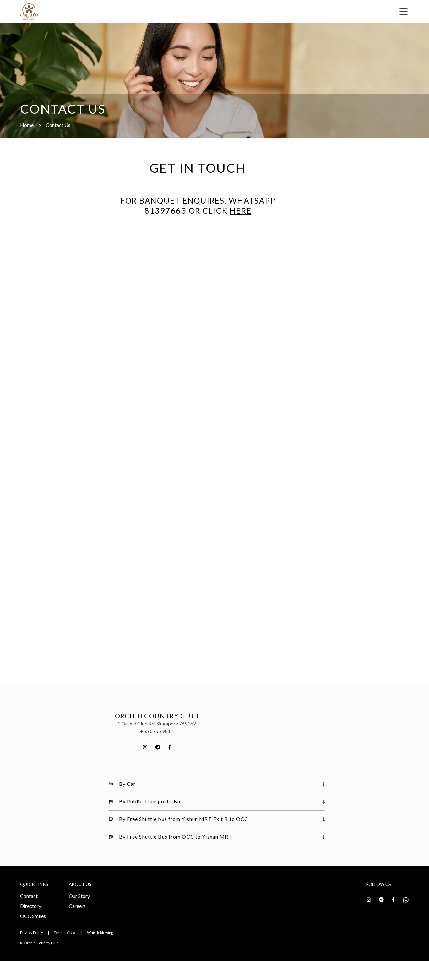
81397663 (165, 210)
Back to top (396, 945)
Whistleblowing (100, 932)
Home (27, 125)
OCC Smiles (33, 916)
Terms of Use (65, 932)
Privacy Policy (31, 932)
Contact (29, 896)
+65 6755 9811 (156, 731)
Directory (30, 906)
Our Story (79, 896)
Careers (77, 906)
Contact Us (58, 125)
